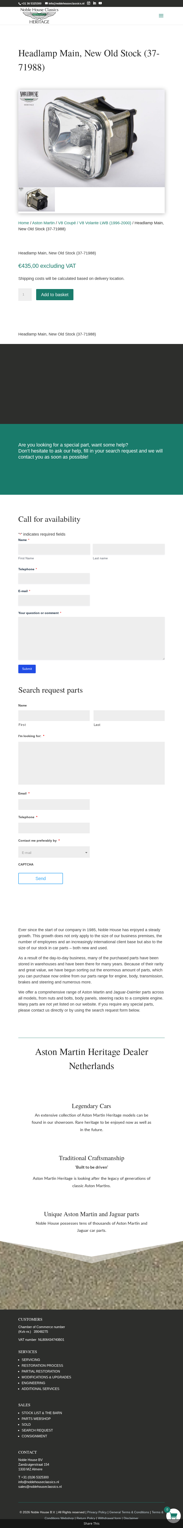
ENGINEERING (33, 1383)
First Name (26, 558)
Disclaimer (91, 401)
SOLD (26, 1424)
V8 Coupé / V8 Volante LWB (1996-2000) (94, 223)
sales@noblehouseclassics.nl (40, 1486)
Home (23, 223)
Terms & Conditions (91, 384)
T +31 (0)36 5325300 (33, 1477)
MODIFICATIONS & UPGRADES (46, 1377)
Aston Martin (43, 223)
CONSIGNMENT (34, 1436)
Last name (100, 558)
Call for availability (40, 313)
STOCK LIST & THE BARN (42, 1413)
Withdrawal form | (111, 1518)
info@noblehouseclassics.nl (38, 1482)
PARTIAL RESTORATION (41, 1371)
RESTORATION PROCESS (42, 1365)
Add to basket (55, 294)
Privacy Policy (97, 1512)
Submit (27, 669)
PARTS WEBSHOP (36, 1419)
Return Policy (86, 1518)
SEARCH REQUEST (37, 1430)
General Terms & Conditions (129, 1512)
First (22, 725)
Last (97, 725)
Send (40, 878)
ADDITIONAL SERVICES (40, 1389)
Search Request (92, 472)
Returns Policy (91, 367)
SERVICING (31, 1360)
